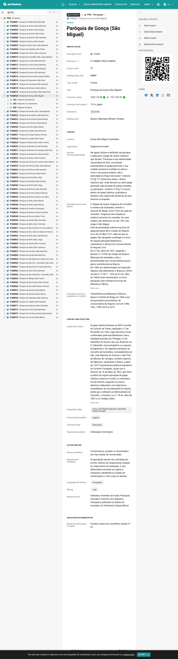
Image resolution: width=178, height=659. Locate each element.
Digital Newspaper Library (97, 4)
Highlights (121, 4)
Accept (142, 654)
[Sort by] (50, 12)
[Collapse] (58, 12)
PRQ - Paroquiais (95, 15)
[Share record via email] (168, 95)
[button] (74, 4)
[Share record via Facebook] (146, 95)
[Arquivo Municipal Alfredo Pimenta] (12, 4)
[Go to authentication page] (158, 4)
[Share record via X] (151, 95)
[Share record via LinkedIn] (157, 95)
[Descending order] (54, 12)
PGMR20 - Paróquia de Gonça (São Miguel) (88, 18)
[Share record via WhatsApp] (163, 95)
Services (135, 4)
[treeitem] (33, 101)
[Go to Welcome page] (63, 4)
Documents (73, 15)
